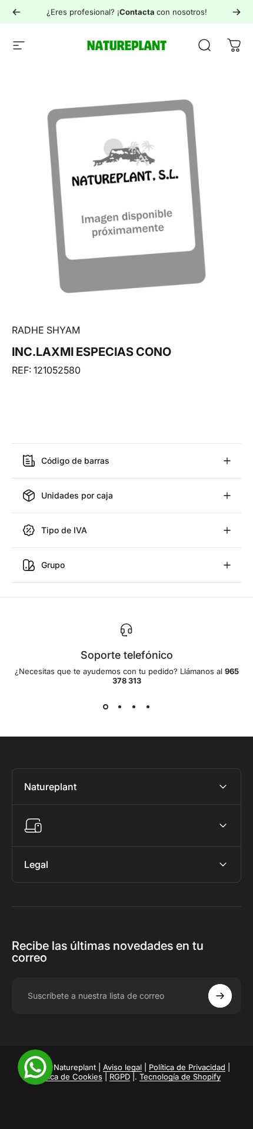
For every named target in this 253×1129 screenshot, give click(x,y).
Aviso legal (122, 1067)
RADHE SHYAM (46, 330)
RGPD (119, 1076)
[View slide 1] (105, 706)
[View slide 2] (119, 706)
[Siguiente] (236, 12)
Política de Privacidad (187, 1067)
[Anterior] (16, 12)
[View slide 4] (148, 706)
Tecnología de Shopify (180, 1076)
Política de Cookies (67, 1076)
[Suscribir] (220, 996)
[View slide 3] (133, 706)
